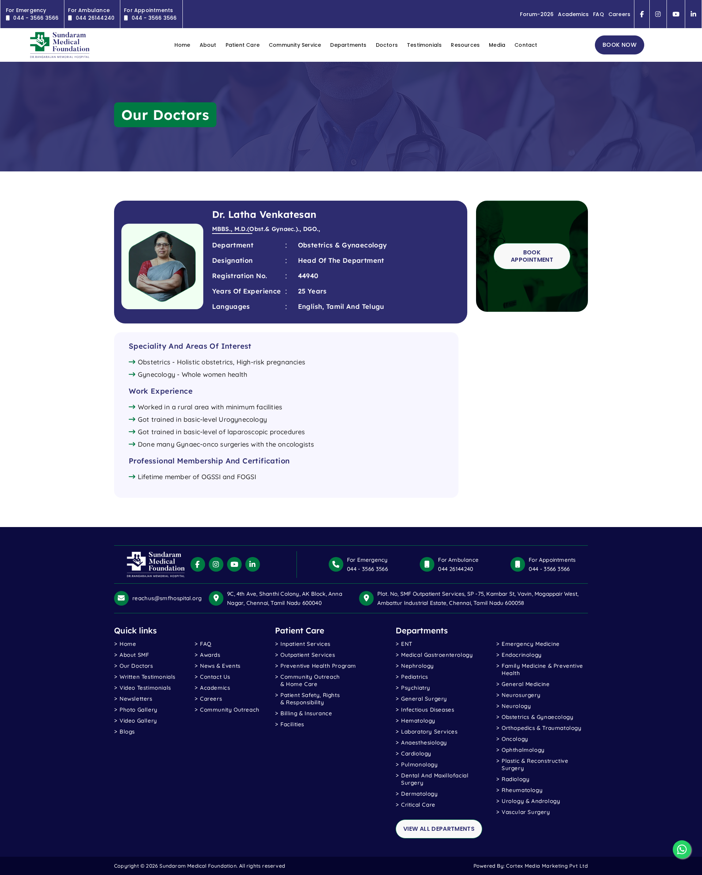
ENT (406, 643)
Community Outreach (230, 709)
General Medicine (526, 684)
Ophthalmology (523, 749)
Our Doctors (136, 665)
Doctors (387, 45)
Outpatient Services (307, 654)
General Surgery (424, 698)
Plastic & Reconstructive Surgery (535, 764)
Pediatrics (414, 676)
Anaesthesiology (424, 742)
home (182, 45)
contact (525, 45)
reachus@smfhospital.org (166, 598)
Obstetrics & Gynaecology (537, 716)
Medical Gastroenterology (437, 654)
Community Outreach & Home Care (310, 680)
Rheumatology (522, 790)
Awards (210, 654)
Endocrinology (522, 654)
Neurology (516, 705)
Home (128, 643)
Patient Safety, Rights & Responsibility (310, 699)
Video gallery (138, 720)
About (208, 45)
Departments (348, 45)
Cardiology (416, 753)
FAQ (598, 14)
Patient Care (243, 45)
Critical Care (418, 804)
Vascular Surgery (526, 811)
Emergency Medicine (531, 643)
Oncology (515, 738)
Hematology (418, 720)
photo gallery (139, 709)
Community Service (295, 45)
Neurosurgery (521, 695)
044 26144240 (455, 568)
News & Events (220, 665)
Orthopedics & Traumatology (542, 727)
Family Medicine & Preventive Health (542, 669)
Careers (619, 14)
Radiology (515, 779)
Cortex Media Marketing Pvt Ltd (547, 866)
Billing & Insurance (306, 713)
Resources (465, 45)
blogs (127, 731)
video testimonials (145, 687)
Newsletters (136, 698)
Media (497, 45)
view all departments (439, 829)
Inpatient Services (305, 643)
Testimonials (424, 45)
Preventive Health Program (318, 665)
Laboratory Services (429, 731)
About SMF (134, 654)
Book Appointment (532, 256)
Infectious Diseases (427, 709)
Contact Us (215, 676)
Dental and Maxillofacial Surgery (434, 779)
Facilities (292, 724)
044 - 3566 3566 (367, 568)
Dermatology (419, 793)
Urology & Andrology (531, 801)
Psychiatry (415, 687)
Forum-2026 (537, 14)
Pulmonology (419, 764)
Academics (573, 14)
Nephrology (417, 665)
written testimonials (148, 676)
